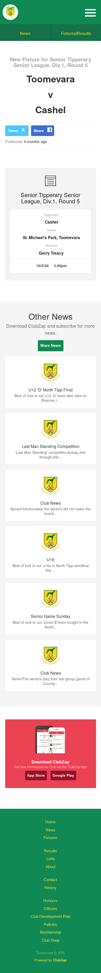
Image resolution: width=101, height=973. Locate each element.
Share (39, 130)
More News (50, 345)
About (50, 866)
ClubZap (60, 960)
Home (50, 822)
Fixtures (50, 837)
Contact (50, 879)
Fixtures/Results (76, 33)
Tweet (13, 130)
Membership (50, 932)
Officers (50, 908)
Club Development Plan (50, 916)
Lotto (50, 858)
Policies (50, 924)
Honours (50, 900)
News (25, 33)
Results (50, 851)
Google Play (63, 775)
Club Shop (50, 940)
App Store (36, 775)
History (50, 887)
